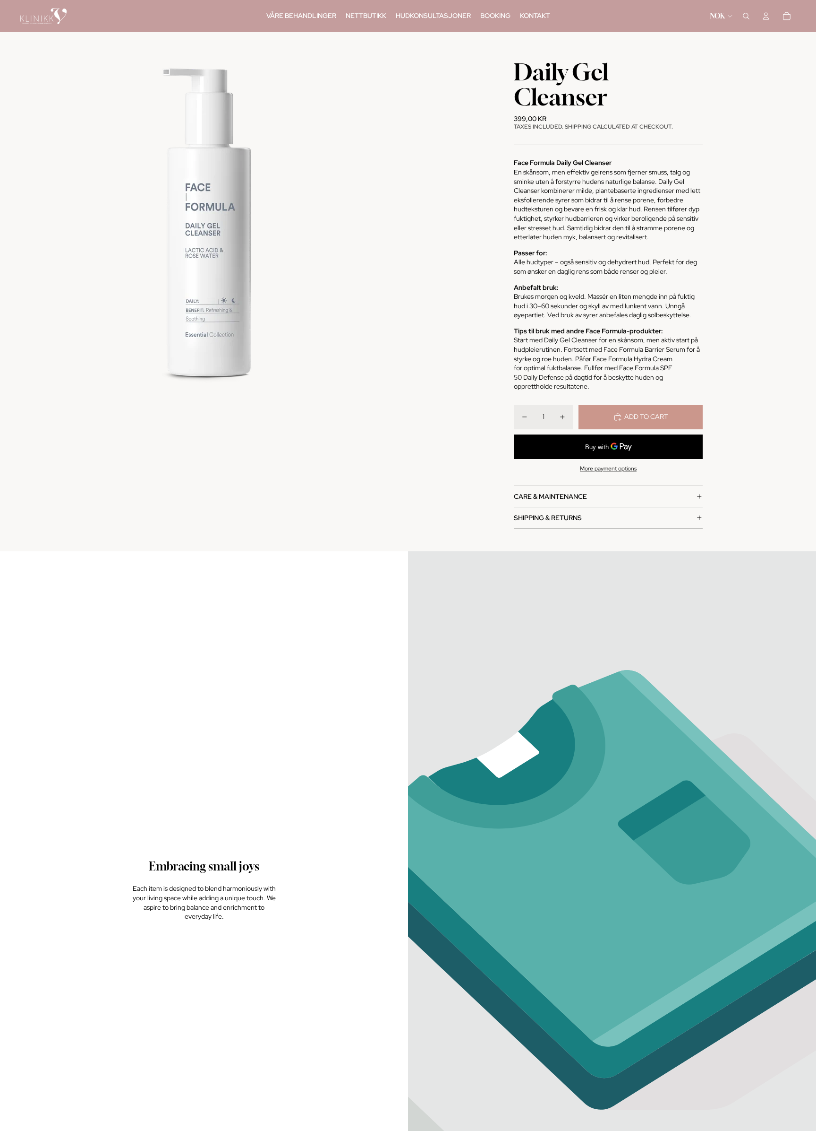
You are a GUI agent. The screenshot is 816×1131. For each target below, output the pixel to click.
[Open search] (746, 16)
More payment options (608, 468)
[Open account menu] (766, 16)
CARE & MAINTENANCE (550, 496)
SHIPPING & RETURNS (548, 517)
